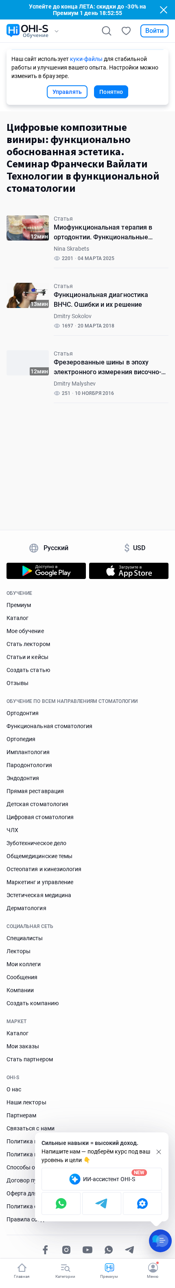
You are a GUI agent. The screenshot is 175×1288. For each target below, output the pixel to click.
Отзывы (17, 683)
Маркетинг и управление (40, 882)
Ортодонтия (23, 713)
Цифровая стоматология (40, 817)
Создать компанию (33, 1003)
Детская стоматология (37, 804)
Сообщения (22, 977)
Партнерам (21, 1115)
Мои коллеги (24, 964)
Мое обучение (25, 631)
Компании (20, 990)
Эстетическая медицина (39, 895)
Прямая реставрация (35, 791)
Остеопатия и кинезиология (44, 869)
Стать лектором (28, 644)
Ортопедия (21, 739)
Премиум (19, 605)
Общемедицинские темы (39, 856)
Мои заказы (23, 1046)
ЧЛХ (12, 830)
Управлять (67, 92)
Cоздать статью (28, 670)
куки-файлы (86, 59)
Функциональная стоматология (49, 726)
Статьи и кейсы (27, 657)
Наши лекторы (26, 1102)
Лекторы (19, 951)
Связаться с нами (31, 1128)
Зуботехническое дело (36, 843)
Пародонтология (29, 765)
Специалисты (25, 938)
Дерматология (26, 908)
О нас (14, 1089)
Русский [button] (56, 548)
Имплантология (28, 752)
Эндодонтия (23, 778)
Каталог (17, 618)
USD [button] (134, 548)
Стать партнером (30, 1059)
